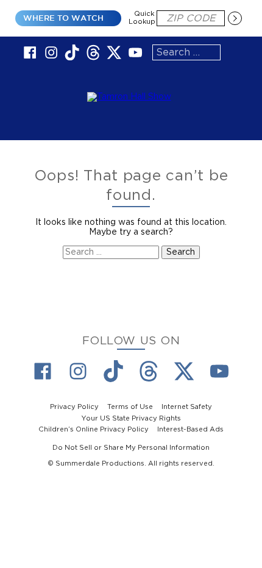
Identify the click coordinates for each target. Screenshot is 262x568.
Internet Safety (186, 406)
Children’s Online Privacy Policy (93, 429)
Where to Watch (63, 18)
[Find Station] (234, 18)
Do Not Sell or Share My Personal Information (131, 447)
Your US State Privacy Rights (131, 417)
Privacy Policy (74, 406)
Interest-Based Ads (190, 429)
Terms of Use (130, 406)
